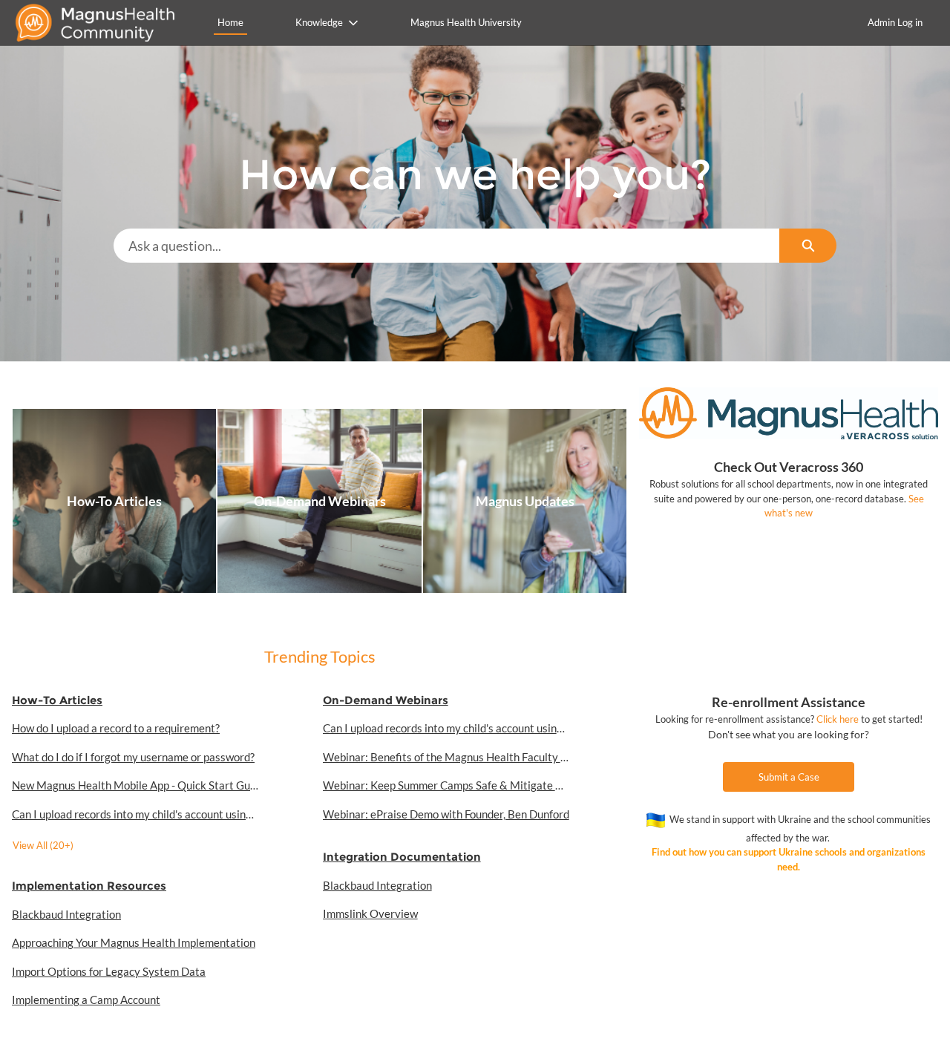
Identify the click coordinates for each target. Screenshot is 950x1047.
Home (230, 22)
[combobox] (446, 246)
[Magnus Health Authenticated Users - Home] (99, 23)
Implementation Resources (89, 886)
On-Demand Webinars (385, 700)
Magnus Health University (466, 22)
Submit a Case (789, 777)
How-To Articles (57, 700)
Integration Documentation (402, 857)
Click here (837, 719)
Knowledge (319, 22)
